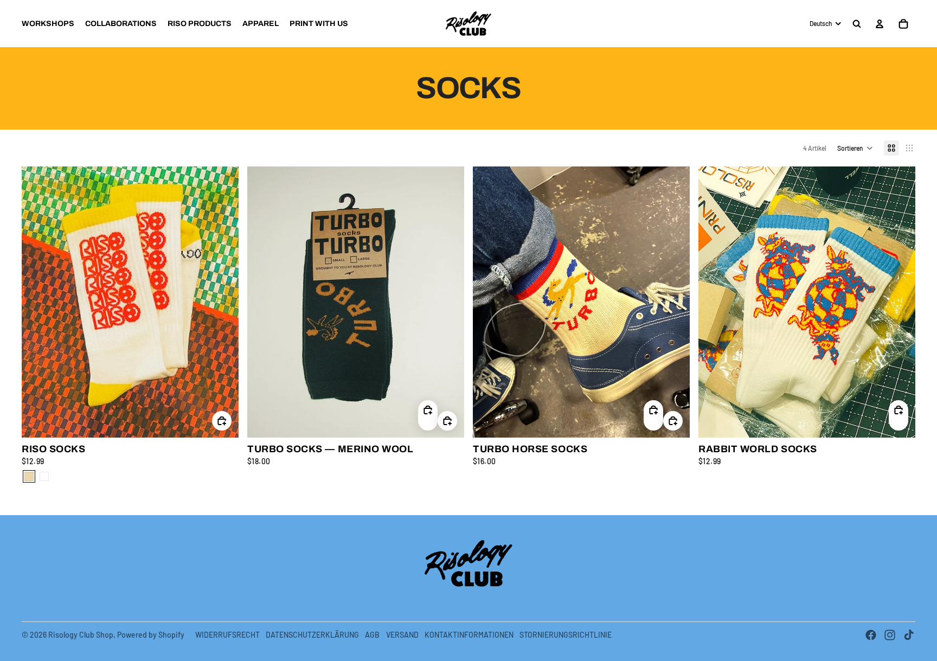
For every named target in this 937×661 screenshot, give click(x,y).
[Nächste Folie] (222, 302)
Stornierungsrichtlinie (565, 634)
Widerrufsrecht (227, 634)
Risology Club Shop (80, 634)
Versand (402, 634)
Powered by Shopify (150, 634)
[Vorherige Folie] (38, 302)
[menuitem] (48, 24)
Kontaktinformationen (469, 634)
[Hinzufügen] (222, 421)
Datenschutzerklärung (312, 634)
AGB (372, 634)
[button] (855, 148)
